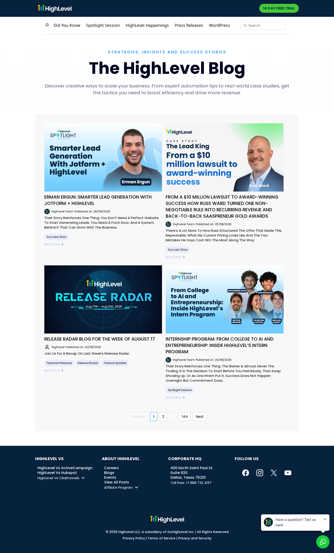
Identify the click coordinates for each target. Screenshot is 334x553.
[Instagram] (260, 473)
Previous (137, 416)
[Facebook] (246, 473)
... (173, 416)
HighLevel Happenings (147, 25)
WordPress (219, 25)
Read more (52, 244)
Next (200, 416)
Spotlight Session (103, 25)
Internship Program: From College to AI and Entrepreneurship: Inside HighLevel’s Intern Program (220, 345)
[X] (274, 473)
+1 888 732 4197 (199, 482)
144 (185, 416)
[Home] (47, 25)
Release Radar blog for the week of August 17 (99, 339)
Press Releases (189, 25)
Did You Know (67, 25)
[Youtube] (288, 473)
